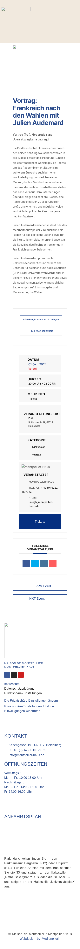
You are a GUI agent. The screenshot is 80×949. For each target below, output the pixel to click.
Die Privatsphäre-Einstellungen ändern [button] (31, 700)
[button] (74, 25)
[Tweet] (35, 563)
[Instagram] (76, 15)
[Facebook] (71, 15)
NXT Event (36, 598)
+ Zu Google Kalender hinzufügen (41, 319)
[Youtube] (21, 675)
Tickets (32, 398)
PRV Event (43, 586)
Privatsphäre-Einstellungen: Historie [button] (29, 706)
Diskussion (38, 446)
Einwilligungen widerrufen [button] (22, 711)
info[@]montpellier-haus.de (41, 504)
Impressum (11, 684)
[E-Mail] (53, 563)
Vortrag (36, 454)
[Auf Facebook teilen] (26, 563)
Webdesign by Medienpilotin (40, 938)
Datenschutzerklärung (19, 688)
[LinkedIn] (44, 563)
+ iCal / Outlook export (41, 331)
